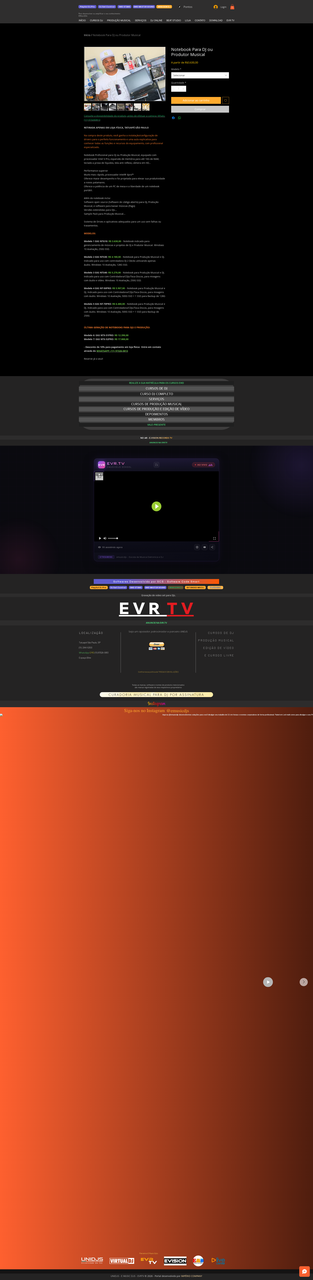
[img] (92, 1263)
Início (87, 35)
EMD (92, 652)
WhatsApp (84, 652)
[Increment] (184, 89)
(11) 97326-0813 (101, 652)
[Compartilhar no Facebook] (173, 118)
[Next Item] (304, 982)
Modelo (176, 69)
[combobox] (200, 75)
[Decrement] (174, 89)
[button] (232, 6)
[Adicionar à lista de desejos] (225, 100)
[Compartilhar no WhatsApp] (179, 118)
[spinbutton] (179, 89)
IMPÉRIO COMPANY (191, 1276)
